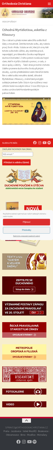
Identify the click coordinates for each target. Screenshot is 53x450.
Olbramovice (12, 434)
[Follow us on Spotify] (49, 142)
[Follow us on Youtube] (44, 142)
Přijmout (26, 222)
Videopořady (9, 21)
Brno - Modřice (27, 434)
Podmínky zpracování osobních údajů (26, 236)
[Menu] (49, 3)
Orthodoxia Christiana (16, 4)
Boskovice (43, 431)
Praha (6, 431)
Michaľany (42, 434)
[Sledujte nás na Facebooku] (35, 142)
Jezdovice (16, 431)
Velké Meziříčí (29, 431)
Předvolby (26, 230)
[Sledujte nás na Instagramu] (39, 142)
